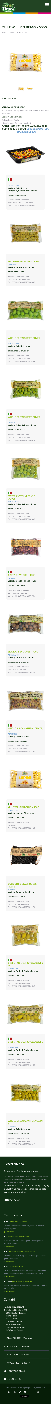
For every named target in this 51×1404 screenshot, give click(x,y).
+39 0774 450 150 (15, 1354)
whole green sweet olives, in (24, 339)
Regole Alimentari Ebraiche (22, 1281)
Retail (4, 32)
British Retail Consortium (18, 1222)
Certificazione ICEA (16, 1267)
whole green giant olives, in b (25, 1122)
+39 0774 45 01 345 (16, 1371)
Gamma (11, 32)
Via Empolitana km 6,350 (16, 1310)
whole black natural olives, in (25, 729)
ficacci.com (40, 1388)
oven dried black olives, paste (22, 885)
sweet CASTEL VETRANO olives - (21, 497)
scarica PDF (9, 1232)
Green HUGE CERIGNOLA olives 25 (25, 964)
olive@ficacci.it (14, 1379)
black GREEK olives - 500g (23, 651)
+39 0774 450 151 (15, 1363)
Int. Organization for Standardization (22, 1252)
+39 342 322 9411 (13, 1338)
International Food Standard (18, 1237)
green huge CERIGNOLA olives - (25, 1043)
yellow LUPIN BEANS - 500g (23, 807)
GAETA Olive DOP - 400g (21, 575)
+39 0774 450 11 (14, 1346)
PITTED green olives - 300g (23, 261)
